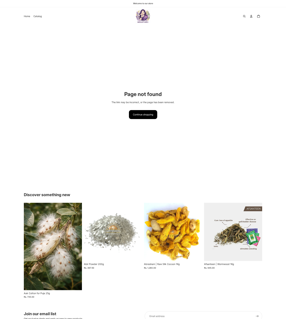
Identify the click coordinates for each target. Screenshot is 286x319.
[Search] (244, 16)
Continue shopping (143, 114)
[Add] (77, 285)
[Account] (251, 16)
